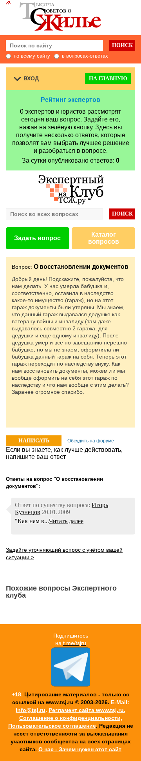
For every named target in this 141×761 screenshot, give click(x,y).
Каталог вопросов (103, 238)
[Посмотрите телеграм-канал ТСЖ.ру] (70, 684)
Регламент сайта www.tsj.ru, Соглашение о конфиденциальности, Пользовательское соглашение (67, 718)
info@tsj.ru (30, 710)
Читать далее (66, 521)
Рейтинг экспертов (70, 99)
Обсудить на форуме (90, 441)
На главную (108, 79)
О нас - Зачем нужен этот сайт (79, 749)
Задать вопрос (37, 238)
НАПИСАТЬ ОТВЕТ (33, 442)
